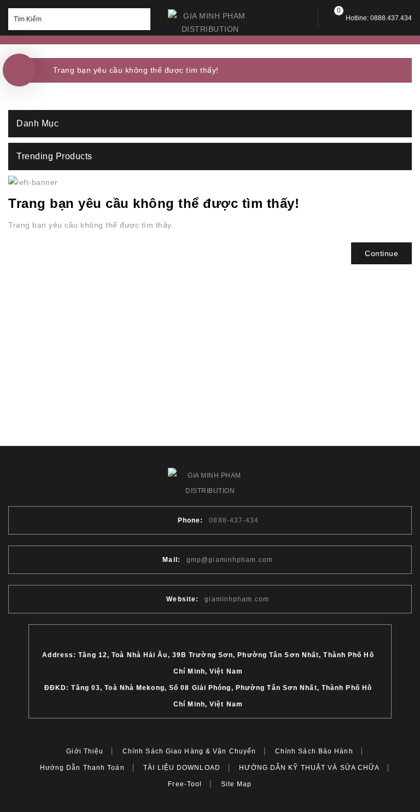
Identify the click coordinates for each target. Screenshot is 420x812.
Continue (381, 253)
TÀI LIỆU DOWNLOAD (181, 768)
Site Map (236, 784)
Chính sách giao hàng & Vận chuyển (189, 751)
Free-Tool (185, 784)
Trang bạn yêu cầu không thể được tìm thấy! (136, 70)
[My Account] (300, 17)
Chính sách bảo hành (314, 751)
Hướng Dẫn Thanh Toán (82, 768)
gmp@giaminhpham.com (229, 560)
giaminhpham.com (237, 599)
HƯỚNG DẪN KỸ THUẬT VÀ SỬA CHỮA (309, 768)
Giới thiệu (84, 751)
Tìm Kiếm (139, 19)
